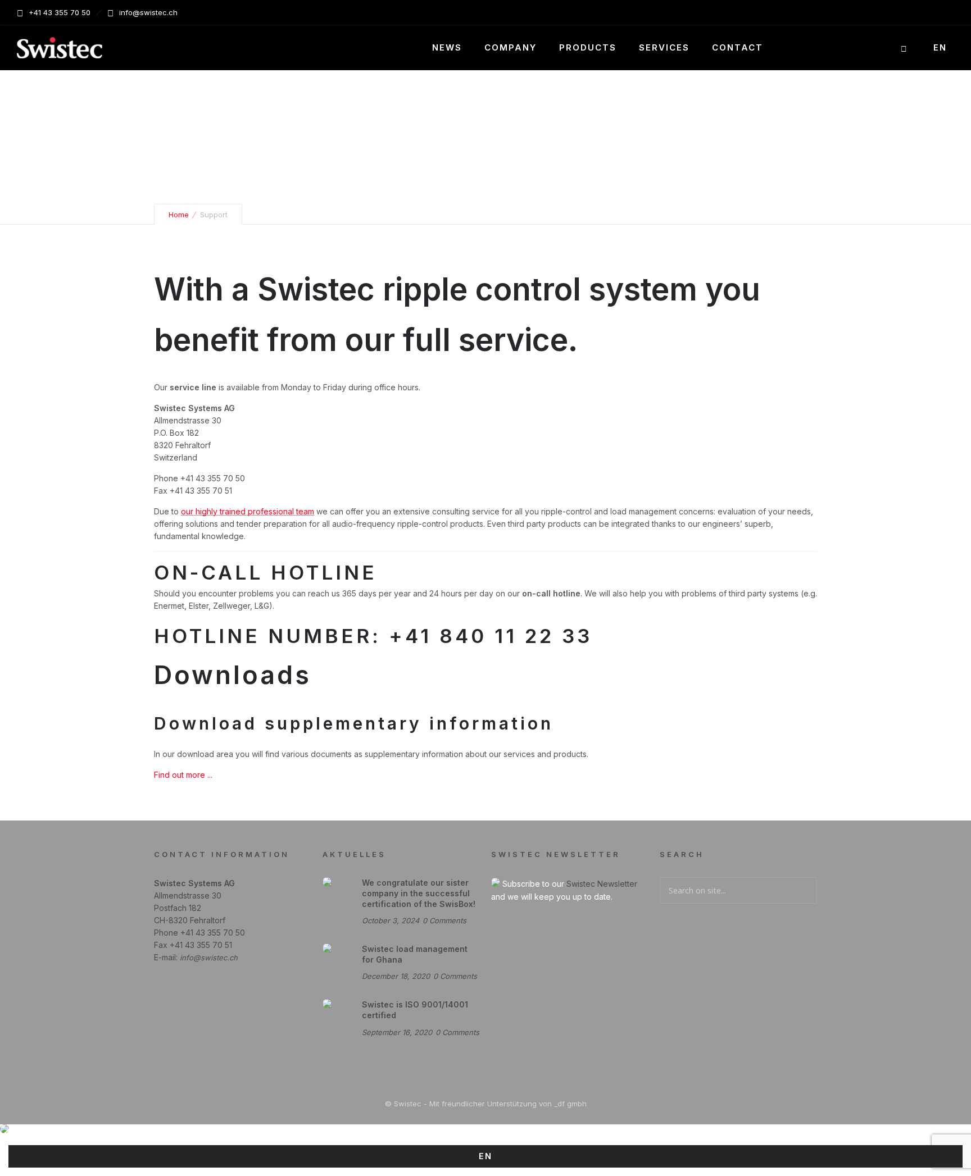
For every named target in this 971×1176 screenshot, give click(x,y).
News (447, 47)
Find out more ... (183, 775)
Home (179, 214)
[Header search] (904, 48)
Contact (737, 47)
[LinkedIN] (941, 12)
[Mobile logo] (4, 1130)
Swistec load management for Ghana (415, 954)
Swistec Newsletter (601, 883)
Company (510, 47)
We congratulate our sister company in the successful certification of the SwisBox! (418, 893)
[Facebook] (917, 12)
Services (664, 47)
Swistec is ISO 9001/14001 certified (415, 1010)
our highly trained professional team (247, 511)
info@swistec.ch (209, 957)
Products (587, 47)
